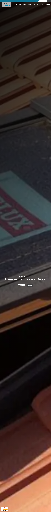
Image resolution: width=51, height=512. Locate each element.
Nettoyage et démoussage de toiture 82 (34, 4)
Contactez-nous (30, 285)
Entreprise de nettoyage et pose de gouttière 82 (25, 4)
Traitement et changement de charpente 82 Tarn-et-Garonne (47, 5)
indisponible (3, 1)
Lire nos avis (4, 510)
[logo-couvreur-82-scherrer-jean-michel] (6, 4)
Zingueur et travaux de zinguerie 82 (38, 4)
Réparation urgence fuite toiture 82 (20, 4)
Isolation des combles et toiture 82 (42, 4)
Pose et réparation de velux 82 (29, 4)
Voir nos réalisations (22, 285)
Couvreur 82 (17, 4)
